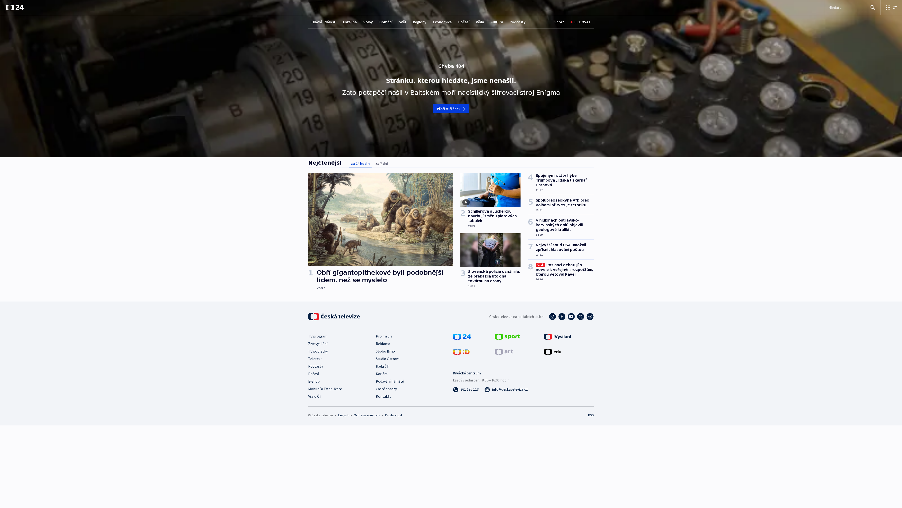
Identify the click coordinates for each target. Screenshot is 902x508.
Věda (480, 22)
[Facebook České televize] (562, 316)
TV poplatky (318, 351)
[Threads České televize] (590, 316)
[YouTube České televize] (571, 316)
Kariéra (382, 373)
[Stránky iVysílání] (557, 336)
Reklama (383, 343)
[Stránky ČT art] (504, 351)
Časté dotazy (386, 388)
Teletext (315, 358)
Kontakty (383, 396)
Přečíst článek (449, 108)
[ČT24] (15, 7)
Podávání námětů (390, 381)
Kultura (497, 22)
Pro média (384, 336)
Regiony (419, 22)
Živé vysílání (317, 343)
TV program (317, 336)
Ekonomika (442, 22)
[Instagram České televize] (552, 316)
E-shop (314, 381)
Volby (368, 22)
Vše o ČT (315, 396)
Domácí (385, 22)
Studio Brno (385, 351)
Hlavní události (323, 22)
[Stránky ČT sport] (507, 336)
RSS (591, 415)
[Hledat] (872, 7)
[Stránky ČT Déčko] (461, 351)
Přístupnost (393, 415)
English (343, 415)
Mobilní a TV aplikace (325, 388)
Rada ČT (382, 366)
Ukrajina (350, 22)
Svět (402, 22)
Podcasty (517, 22)
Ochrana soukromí (367, 415)
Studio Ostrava (388, 358)
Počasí (463, 22)
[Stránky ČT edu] (552, 351)
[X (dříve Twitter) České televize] (580, 316)
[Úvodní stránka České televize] (334, 316)
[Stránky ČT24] (462, 336)
